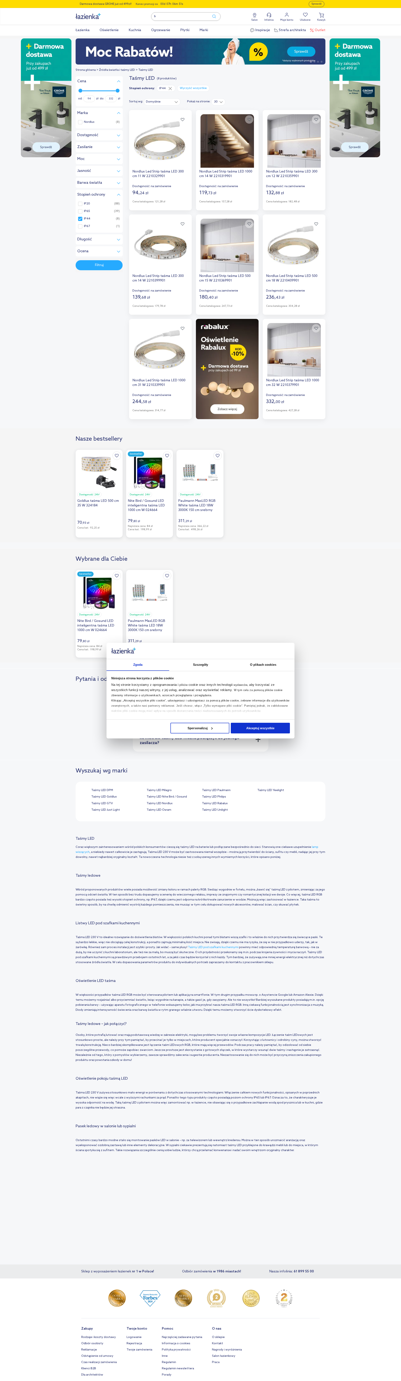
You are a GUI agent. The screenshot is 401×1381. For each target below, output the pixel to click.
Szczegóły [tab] (200, 664)
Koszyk (321, 20)
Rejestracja (134, 1343)
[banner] (46, 98)
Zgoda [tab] (138, 664)
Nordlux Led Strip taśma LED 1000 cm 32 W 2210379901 (292, 382)
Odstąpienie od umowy (97, 1356)
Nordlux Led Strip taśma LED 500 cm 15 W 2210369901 (225, 278)
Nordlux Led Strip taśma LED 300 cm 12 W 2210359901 (291, 174)
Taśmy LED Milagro (159, 790)
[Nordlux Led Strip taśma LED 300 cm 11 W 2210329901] (160, 141)
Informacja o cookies (176, 1343)
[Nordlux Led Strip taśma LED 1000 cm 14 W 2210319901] (227, 141)
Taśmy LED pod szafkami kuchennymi (213, 947)
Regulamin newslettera (178, 1368)
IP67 (87, 226)
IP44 (87, 218)
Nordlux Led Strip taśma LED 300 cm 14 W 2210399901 (158, 278)
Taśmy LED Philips (214, 797)
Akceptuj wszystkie (260, 728)
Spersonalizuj (198, 728)
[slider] (80, 91)
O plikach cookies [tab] (263, 664)
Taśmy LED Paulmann (216, 790)
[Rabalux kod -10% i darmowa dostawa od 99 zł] (200, 51)
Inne (165, 1356)
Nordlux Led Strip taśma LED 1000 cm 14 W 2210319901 (225, 174)
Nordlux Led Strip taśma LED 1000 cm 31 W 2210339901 (158, 382)
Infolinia (269, 20)
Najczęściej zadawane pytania (182, 1337)
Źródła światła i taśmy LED (117, 70)
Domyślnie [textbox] (153, 102)
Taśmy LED (145, 70)
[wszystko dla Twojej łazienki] (97, 14)
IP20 (87, 203)
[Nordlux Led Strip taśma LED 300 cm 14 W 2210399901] (160, 245)
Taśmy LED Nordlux (160, 803)
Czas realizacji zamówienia (99, 1362)
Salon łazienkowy (223, 1356)
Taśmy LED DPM (102, 790)
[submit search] (212, 16)
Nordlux (89, 122)
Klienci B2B (88, 1368)
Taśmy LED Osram (159, 810)
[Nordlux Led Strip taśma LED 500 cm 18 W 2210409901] (294, 245)
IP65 (87, 211)
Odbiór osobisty (92, 1343)
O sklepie (218, 1337)
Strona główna (86, 70)
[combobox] (162, 101)
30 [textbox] (216, 102)
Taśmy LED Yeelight (270, 790)
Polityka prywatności (176, 1350)
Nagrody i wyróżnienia (227, 1350)
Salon (254, 20)
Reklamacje (89, 1350)
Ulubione (305, 20)
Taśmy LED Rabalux (215, 803)
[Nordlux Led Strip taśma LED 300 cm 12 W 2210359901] (294, 141)
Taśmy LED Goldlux (104, 797)
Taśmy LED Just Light (105, 810)
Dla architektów (92, 1375)
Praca (216, 1362)
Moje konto (286, 20)
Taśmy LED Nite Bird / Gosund (167, 797)
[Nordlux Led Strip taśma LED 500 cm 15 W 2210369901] (227, 245)
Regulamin (169, 1362)
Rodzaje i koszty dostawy (98, 1337)
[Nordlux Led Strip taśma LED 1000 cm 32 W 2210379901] (294, 350)
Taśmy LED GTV (102, 803)
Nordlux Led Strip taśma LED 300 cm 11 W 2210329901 (158, 174)
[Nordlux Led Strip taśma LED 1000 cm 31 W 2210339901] (160, 350)
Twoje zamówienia (139, 1350)
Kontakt (217, 1343)
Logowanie (134, 1337)
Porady (166, 1375)
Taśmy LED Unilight (215, 810)
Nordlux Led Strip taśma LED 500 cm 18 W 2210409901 (291, 278)
